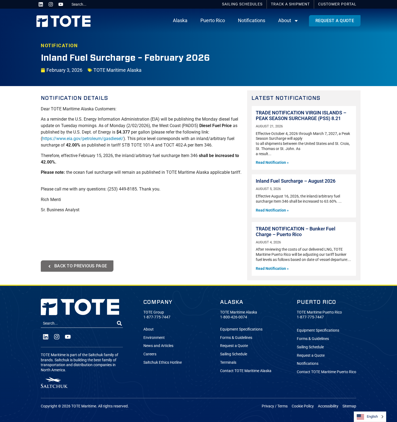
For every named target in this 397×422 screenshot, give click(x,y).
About (284, 20)
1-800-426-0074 (233, 317)
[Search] (119, 323)
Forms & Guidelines (236, 337)
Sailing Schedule (233, 354)
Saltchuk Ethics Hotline (162, 362)
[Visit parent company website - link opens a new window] (54, 382)
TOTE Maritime (83, 406)
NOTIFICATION (59, 45)
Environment (154, 337)
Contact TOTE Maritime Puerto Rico (326, 372)
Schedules (242, 4)
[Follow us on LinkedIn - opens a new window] (40, 4)
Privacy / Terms (275, 406)
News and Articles (158, 345)
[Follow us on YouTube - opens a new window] (60, 4)
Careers (149, 354)
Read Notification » (272, 162)
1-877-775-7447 (156, 317)
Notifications (251, 20)
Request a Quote (234, 345)
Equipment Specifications (241, 329)
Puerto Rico (212, 20)
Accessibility (328, 406)
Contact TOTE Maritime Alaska (245, 371)
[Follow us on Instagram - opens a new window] (50, 4)
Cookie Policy (303, 406)
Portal (337, 4)
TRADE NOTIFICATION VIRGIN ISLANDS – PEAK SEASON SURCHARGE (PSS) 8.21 (301, 115)
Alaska (180, 20)
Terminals (228, 362)
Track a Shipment (290, 4)
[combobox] (89, 4)
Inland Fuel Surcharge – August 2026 (295, 181)
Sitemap (349, 406)
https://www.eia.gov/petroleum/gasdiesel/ (82, 138)
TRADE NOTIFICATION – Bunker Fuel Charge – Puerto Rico (295, 231)
